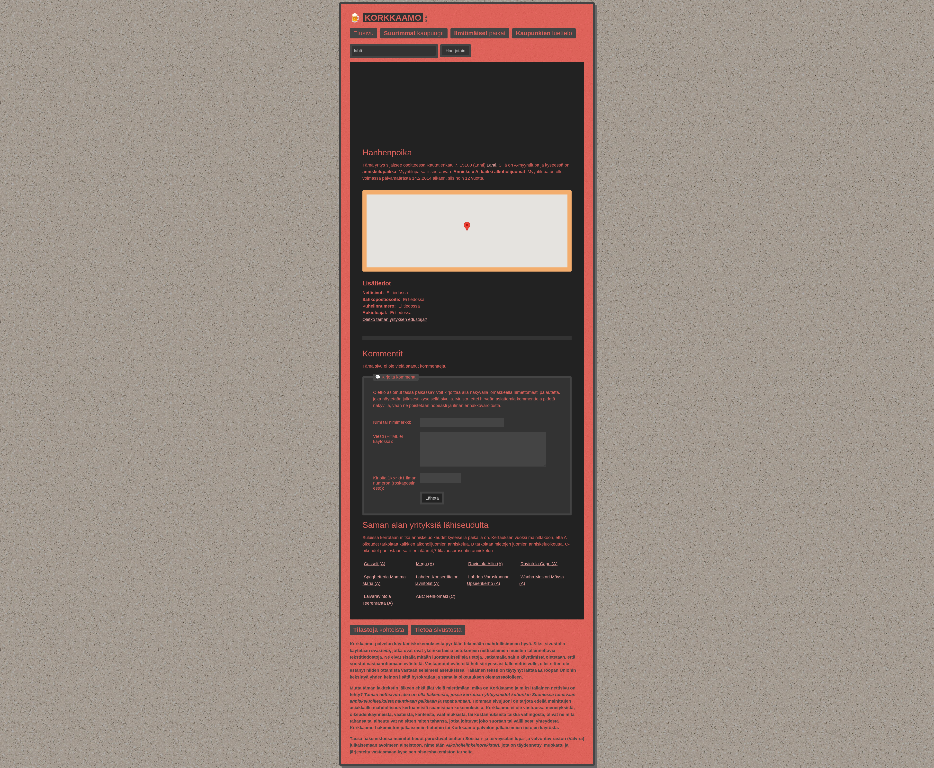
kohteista (378, 630)
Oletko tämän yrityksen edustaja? (394, 319)
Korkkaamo (393, 17)
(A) (374, 563)
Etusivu (363, 33)
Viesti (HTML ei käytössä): (388, 439)
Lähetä (432, 498)
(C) (435, 596)
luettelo (544, 33)
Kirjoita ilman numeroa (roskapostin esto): (394, 483)
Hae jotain (455, 50)
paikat (480, 33)
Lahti (491, 165)
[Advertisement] (466, 109)
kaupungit (414, 33)
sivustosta (438, 630)
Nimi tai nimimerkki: (392, 422)
